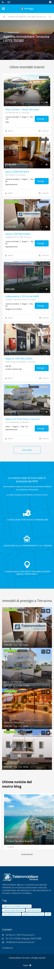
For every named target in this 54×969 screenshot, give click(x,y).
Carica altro (27, 450)
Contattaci (7, 947)
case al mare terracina (14, 910)
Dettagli (41, 118)
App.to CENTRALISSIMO (17, 234)
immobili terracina (12, 914)
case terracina (33, 910)
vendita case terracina (33, 914)
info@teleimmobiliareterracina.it (20, 942)
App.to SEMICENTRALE (17, 171)
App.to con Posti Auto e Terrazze (22, 419)
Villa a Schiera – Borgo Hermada (22, 109)
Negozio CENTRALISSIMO (18, 358)
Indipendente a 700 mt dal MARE (22, 296)
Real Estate (25, 837)
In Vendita (44, 77)
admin (10, 131)
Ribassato (44, 387)
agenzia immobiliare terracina (17, 906)
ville (48, 914)
